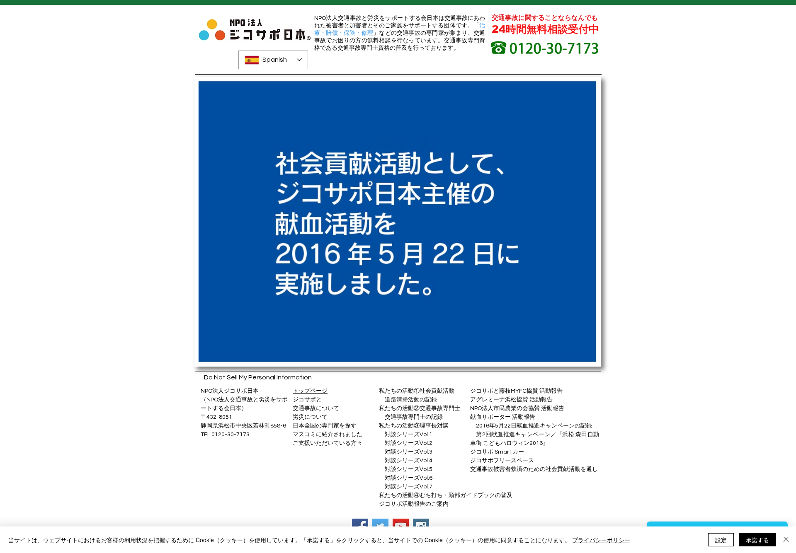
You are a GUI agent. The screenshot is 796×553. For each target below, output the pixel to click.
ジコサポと (307, 400)
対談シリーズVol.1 (408, 434)
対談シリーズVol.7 (405, 487)
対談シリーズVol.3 (408, 452)
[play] (580, 359)
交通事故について (316, 408)
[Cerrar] (786, 539)
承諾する (757, 540)
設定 (721, 540)
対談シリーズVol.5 (405, 469)
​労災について (310, 417)
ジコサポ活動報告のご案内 (414, 504)
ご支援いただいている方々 (327, 443)
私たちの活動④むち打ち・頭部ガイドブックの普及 (445, 495)
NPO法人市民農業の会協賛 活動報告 (517, 408)
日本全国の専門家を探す (325, 426)
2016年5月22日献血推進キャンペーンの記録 (534, 426)
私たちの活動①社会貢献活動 (416, 391)
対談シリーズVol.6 (405, 478)
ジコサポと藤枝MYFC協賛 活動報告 (516, 391)
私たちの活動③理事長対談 (414, 426)
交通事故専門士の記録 (411, 417)
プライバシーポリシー (601, 540)
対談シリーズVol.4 (408, 461)
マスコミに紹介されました (327, 434)
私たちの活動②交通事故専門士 (419, 408)
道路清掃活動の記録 (408, 400)
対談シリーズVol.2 (408, 443)
